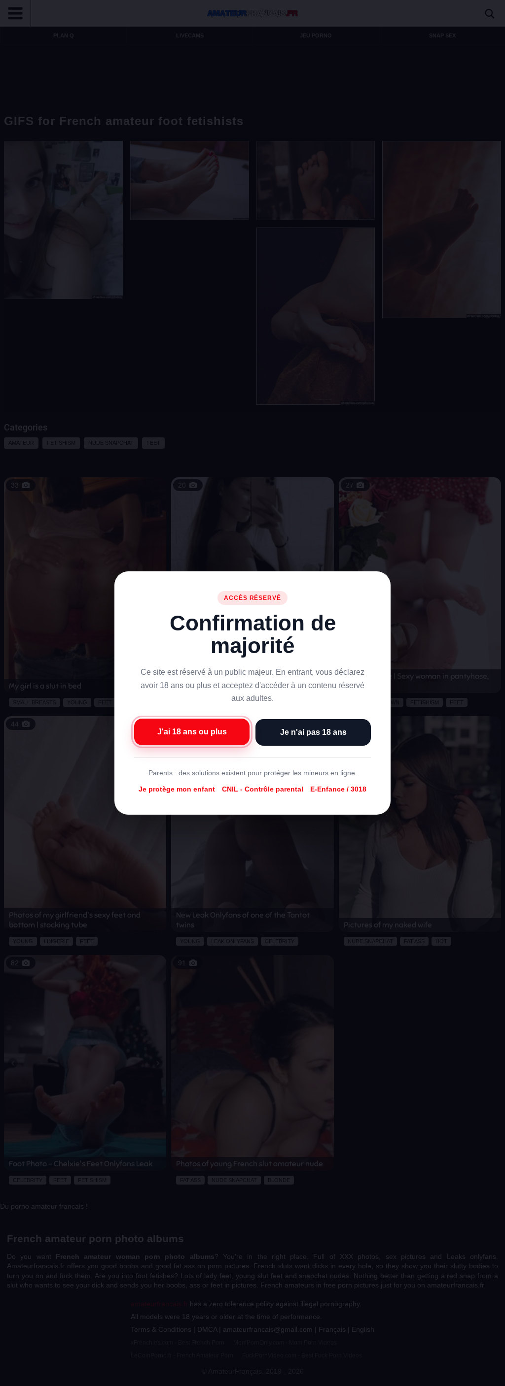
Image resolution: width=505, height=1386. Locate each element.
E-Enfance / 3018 (338, 789)
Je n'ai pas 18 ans (313, 732)
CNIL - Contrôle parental (262, 789)
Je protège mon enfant (177, 789)
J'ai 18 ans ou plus (192, 731)
